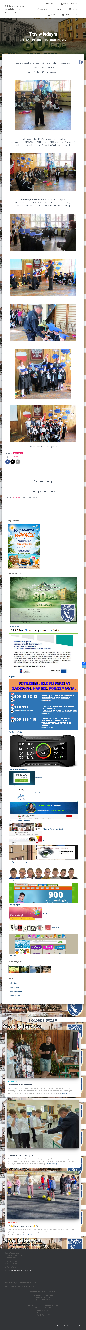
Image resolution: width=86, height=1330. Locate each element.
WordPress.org (14, 995)
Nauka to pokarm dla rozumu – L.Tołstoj (21, 1325)
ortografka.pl (56, 927)
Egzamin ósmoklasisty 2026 (22, 1155)
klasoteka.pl (46, 914)
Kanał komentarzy (15, 991)
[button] (54, 4)
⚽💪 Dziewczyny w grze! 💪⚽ (23, 1226)
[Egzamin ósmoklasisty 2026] (43, 1124)
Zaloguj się (13, 983)
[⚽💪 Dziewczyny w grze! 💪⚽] (43, 1195)
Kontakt (67, 15)
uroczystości (13, 457)
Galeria (60, 9)
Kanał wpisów (14, 987)
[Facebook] (84, 663)
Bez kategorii (18, 453)
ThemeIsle (77, 1325)
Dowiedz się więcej (68, 1093)
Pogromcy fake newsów (20, 1084)
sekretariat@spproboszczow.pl (21, 1270)
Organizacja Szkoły (70, 4)
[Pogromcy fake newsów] (43, 1053)
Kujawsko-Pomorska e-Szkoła (53, 829)
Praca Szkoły (43, 9)
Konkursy (75, 9)
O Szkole (51, 4)
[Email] (84, 666)
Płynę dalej (38, 793)
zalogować (16, 497)
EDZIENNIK (54, 15)
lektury (44, 840)
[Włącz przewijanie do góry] (82, 1325)
